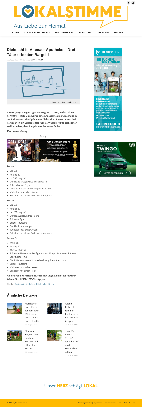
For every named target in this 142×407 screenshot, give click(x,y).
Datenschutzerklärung (126, 403)
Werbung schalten (85, 403)
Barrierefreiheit (110, 403)
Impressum (97, 403)
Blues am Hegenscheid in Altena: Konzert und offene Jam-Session (32, 340)
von (12, 60)
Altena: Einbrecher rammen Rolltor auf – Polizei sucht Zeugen (71, 312)
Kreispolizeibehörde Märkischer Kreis (34, 284)
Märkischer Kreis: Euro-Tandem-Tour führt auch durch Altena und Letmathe (32, 312)
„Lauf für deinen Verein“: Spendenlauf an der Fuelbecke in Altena (71, 342)
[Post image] (14, 308)
